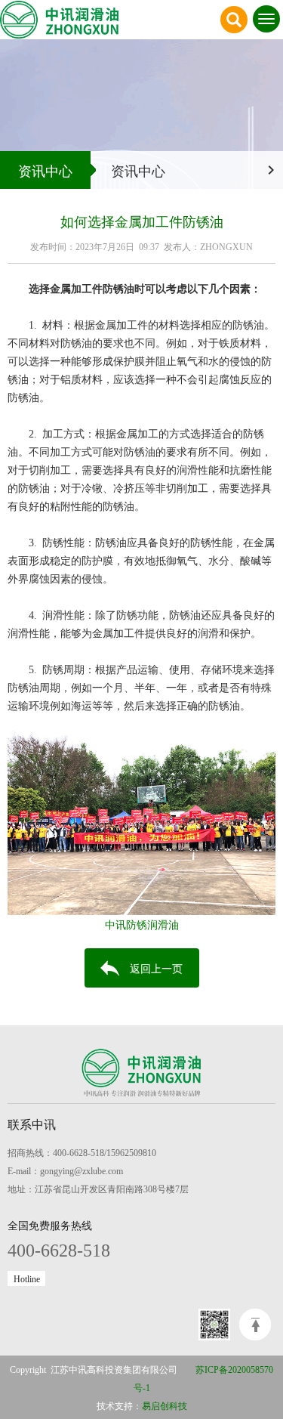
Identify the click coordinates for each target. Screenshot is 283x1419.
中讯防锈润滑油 (142, 924)
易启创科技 (164, 1405)
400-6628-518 (59, 1248)
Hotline (27, 1278)
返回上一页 (156, 968)
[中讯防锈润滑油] (141, 815)
